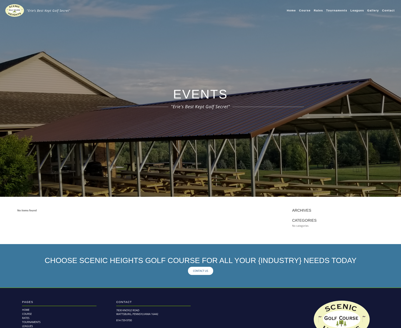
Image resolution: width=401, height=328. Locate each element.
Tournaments (336, 10)
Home (291, 10)
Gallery (373, 10)
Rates (318, 10)
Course (305, 10)
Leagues (357, 10)
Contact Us (200, 271)
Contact (388, 10)
